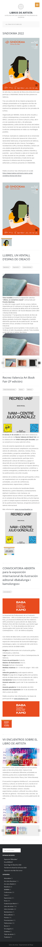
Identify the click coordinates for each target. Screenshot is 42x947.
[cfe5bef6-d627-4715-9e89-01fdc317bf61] (9, 551)
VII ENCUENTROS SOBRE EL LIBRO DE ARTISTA (20, 741)
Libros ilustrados (8, 909)
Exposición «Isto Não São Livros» (13, 870)
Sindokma (7, 931)
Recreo (21, 389)
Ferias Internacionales (9, 389)
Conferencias (8, 892)
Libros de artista (8, 906)
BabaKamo (7, 887)
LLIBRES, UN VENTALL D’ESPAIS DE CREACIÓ (16, 257)
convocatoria (6, 592)
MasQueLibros (8, 912)
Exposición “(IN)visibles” (10, 859)
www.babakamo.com (21, 699)
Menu (37, 5)
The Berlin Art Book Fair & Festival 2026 (15, 868)
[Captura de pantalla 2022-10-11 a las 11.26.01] (11, 363)
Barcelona (6, 267)
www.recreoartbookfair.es (24, 509)
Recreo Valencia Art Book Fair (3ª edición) (19, 379)
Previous (3, 363)
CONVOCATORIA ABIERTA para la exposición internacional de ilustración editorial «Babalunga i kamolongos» (20, 576)
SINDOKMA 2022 (13, 33)
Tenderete (7, 937)
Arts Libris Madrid (9, 884)
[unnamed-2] (7, 724)
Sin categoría (8, 929)
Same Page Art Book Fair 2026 (12, 865)
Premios (6, 917)
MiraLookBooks (8, 915)
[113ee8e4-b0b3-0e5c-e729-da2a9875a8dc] (22, 363)
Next (39, 363)
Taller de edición (8, 934)
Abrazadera (7, 878)
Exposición (16, 267)
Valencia (29, 389)
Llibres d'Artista (27, 267)
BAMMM (6, 889)
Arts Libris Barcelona (10, 881)
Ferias (6, 901)
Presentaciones (8, 920)
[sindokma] (7, 242)
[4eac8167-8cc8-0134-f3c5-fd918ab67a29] (34, 363)
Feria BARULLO (8, 862)
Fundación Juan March (10, 903)
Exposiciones (7, 898)
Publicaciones (8, 923)
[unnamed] (11, 830)
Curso (5, 895)
